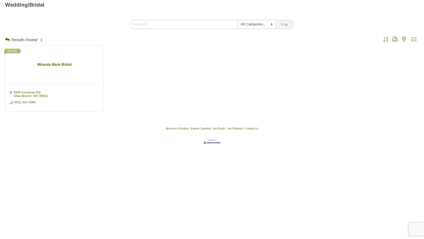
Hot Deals (219, 128)
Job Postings (235, 128)
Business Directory (177, 128)
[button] (7, 39)
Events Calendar (201, 128)
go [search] (286, 24)
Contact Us (251, 128)
